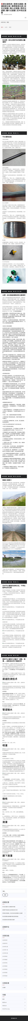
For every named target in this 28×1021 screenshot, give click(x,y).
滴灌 (18, 476)
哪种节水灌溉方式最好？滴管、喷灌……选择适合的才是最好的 (13, 660)
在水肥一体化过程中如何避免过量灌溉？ (13, 41)
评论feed (4, 1005)
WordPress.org (5, 1009)
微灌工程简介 (7, 480)
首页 (2, 27)
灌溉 (20, 36)
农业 (15, 476)
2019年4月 (4, 972)
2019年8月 (4, 959)
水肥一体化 (16, 36)
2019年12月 (5, 946)
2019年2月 (4, 975)
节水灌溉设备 (7, 137)
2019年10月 (5, 953)
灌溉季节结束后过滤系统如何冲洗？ (10, 910)
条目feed (4, 1002)
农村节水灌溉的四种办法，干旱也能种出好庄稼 (13, 586)
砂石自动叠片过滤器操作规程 (8, 906)
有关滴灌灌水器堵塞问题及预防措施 (10, 916)
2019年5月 (4, 969)
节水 (18, 133)
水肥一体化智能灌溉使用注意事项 (13, 295)
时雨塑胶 (5, 36)
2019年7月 (4, 962)
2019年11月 (5, 949)
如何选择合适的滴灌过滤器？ (8, 919)
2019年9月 (4, 956)
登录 (3, 999)
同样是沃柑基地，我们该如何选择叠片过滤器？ (12, 913)
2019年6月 (4, 966)
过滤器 (10, 36)
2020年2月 (4, 940)
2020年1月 (4, 943)
